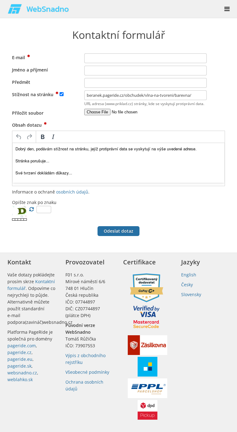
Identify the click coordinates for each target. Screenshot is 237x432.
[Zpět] (19, 137)
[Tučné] (42, 137)
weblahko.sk (20, 379)
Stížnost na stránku (33, 94)
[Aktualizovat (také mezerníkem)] (31, 209)
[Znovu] (29, 137)
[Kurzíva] (53, 137)
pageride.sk (19, 366)
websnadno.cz (22, 373)
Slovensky (191, 294)
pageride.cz (19, 352)
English (188, 275)
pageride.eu (19, 359)
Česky (187, 284)
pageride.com (21, 345)
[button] (118, 231)
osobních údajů (72, 192)
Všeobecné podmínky (87, 372)
